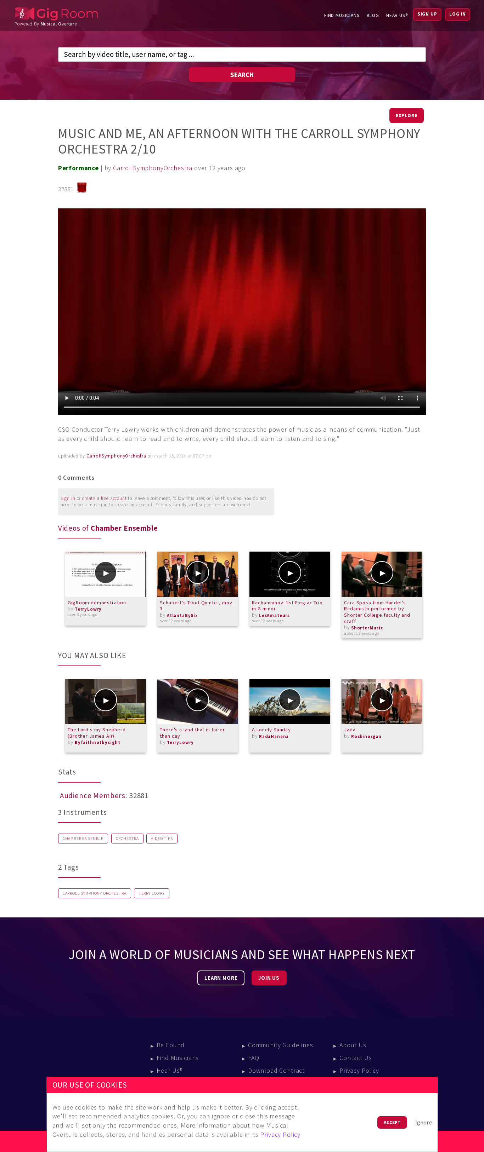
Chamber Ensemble (83, 838)
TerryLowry (88, 609)
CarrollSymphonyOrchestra (152, 168)
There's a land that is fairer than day (192, 732)
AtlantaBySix (182, 615)
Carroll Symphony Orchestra (94, 893)
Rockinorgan (366, 736)
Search (242, 74)
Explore (406, 116)
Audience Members (92, 795)
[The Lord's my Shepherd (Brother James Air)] (105, 701)
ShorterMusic (367, 627)
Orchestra (127, 838)
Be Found (171, 1045)
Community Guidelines (280, 1045)
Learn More (220, 978)
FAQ (253, 1058)
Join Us (269, 978)
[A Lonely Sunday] (289, 701)
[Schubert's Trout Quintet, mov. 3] (197, 574)
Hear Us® (397, 15)
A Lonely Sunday (271, 729)
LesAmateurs (274, 615)
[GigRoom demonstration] (105, 574)
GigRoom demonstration (97, 602)
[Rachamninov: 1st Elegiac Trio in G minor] (289, 574)
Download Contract (276, 1070)
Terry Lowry (152, 893)
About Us (352, 1045)
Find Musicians (342, 15)
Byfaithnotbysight (97, 742)
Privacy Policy (359, 1070)
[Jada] (382, 701)
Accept (392, 1122)
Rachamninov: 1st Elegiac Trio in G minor (287, 605)
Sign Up (427, 14)
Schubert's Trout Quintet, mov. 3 (196, 605)
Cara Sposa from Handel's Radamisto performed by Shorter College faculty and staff (377, 611)
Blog (373, 15)
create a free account (104, 498)
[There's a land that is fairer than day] (197, 701)
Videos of (108, 528)
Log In (457, 14)
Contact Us (355, 1058)
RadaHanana (274, 736)
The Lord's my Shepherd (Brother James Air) (96, 732)
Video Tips (162, 838)
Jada (349, 729)
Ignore (423, 1122)
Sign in (68, 498)
